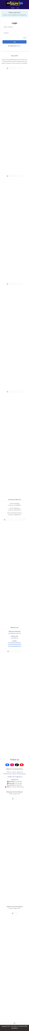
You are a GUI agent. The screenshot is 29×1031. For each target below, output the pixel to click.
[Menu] (21, 3)
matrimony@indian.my (17, 776)
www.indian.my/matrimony (14, 633)
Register (12, 7)
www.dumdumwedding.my (14, 642)
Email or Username (8, 27)
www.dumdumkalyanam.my (14, 646)
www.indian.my (14, 638)
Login (17, 7)
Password (6, 33)
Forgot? (24, 37)
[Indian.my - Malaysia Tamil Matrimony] (12, 3)
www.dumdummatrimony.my (14, 644)
